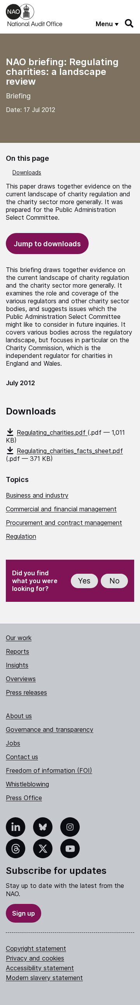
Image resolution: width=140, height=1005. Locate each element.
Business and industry (37, 495)
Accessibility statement (40, 968)
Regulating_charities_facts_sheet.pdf (70, 451)
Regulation (21, 536)
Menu (104, 23)
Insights (17, 665)
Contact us (22, 757)
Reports (17, 651)
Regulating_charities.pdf (52, 432)
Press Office (24, 798)
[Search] (129, 23)
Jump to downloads (47, 244)
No (114, 580)
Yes (84, 580)
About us (19, 716)
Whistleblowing (27, 784)
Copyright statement (36, 948)
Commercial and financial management (61, 509)
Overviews (21, 679)
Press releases (26, 692)
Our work (19, 638)
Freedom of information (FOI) (49, 770)
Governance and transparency (49, 729)
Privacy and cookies (35, 958)
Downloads (26, 172)
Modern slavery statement (44, 978)
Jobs (13, 743)
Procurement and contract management (64, 523)
